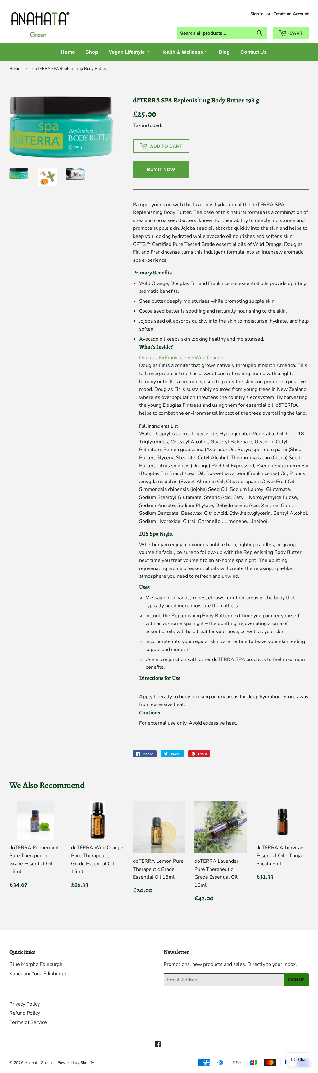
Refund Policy (24, 1013)
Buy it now (161, 169)
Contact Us (253, 52)
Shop (91, 52)
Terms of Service (28, 1022)
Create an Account (291, 14)
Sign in (257, 14)
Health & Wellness (182, 52)
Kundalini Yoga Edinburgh (37, 973)
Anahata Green (38, 1063)
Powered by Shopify (75, 1063)
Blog (224, 52)
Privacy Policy (24, 1004)
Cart (295, 33)
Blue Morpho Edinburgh (35, 964)
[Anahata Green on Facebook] (157, 1045)
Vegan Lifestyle (127, 52)
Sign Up (296, 979)
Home (68, 52)
